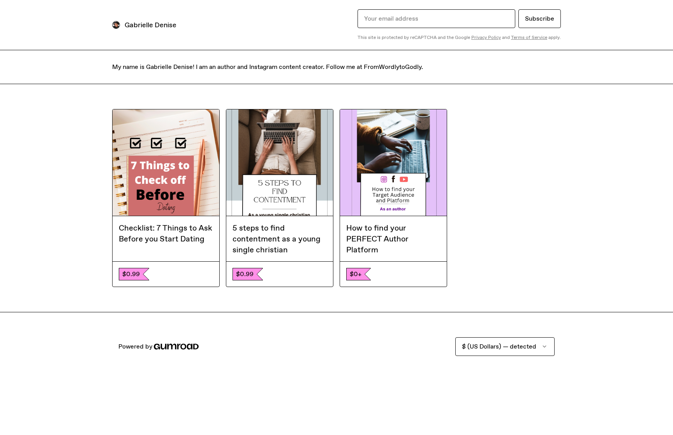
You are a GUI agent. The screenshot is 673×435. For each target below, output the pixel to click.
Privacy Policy (486, 37)
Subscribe (539, 18)
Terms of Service (529, 37)
